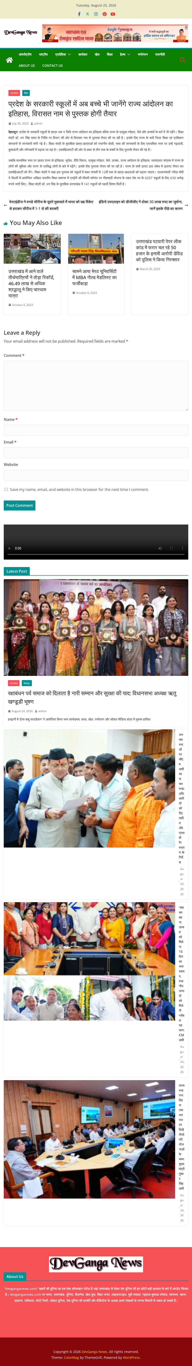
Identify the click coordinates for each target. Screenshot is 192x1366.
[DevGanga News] (9, 60)
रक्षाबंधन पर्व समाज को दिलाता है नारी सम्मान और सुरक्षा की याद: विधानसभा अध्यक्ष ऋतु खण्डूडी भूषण (92, 697)
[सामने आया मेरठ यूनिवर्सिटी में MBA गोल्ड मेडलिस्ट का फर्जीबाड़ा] (96, 237)
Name (11, 419)
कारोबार (82, 54)
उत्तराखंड (14, 93)
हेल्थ (122, 54)
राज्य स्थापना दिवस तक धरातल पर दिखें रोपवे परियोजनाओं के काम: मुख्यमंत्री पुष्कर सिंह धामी (182, 1137)
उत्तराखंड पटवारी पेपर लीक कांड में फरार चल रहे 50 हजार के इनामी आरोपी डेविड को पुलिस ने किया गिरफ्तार (159, 250)
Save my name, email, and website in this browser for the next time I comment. (79, 489)
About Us (27, 65)
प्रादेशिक (60, 54)
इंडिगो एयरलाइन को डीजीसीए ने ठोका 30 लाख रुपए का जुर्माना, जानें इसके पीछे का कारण (141, 205)
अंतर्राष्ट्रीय (25, 54)
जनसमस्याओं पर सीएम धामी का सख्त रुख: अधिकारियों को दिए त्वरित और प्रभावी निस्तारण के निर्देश (182, 798)
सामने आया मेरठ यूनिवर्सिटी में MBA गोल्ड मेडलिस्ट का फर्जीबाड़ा (94, 277)
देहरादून (27, 683)
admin (38, 123)
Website (11, 464)
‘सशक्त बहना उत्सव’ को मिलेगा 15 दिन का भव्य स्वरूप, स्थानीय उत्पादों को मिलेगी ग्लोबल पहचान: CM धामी (182, 973)
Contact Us (52, 65)
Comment (14, 355)
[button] (68, 54)
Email (10, 442)
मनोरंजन (143, 54)
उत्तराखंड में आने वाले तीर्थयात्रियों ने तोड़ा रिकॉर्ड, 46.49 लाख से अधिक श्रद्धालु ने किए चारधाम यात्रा (31, 283)
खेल (97, 54)
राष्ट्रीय (43, 54)
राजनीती (160, 54)
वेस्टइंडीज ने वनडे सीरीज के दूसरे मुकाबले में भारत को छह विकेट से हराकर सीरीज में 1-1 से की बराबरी (51, 205)
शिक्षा (110, 54)
